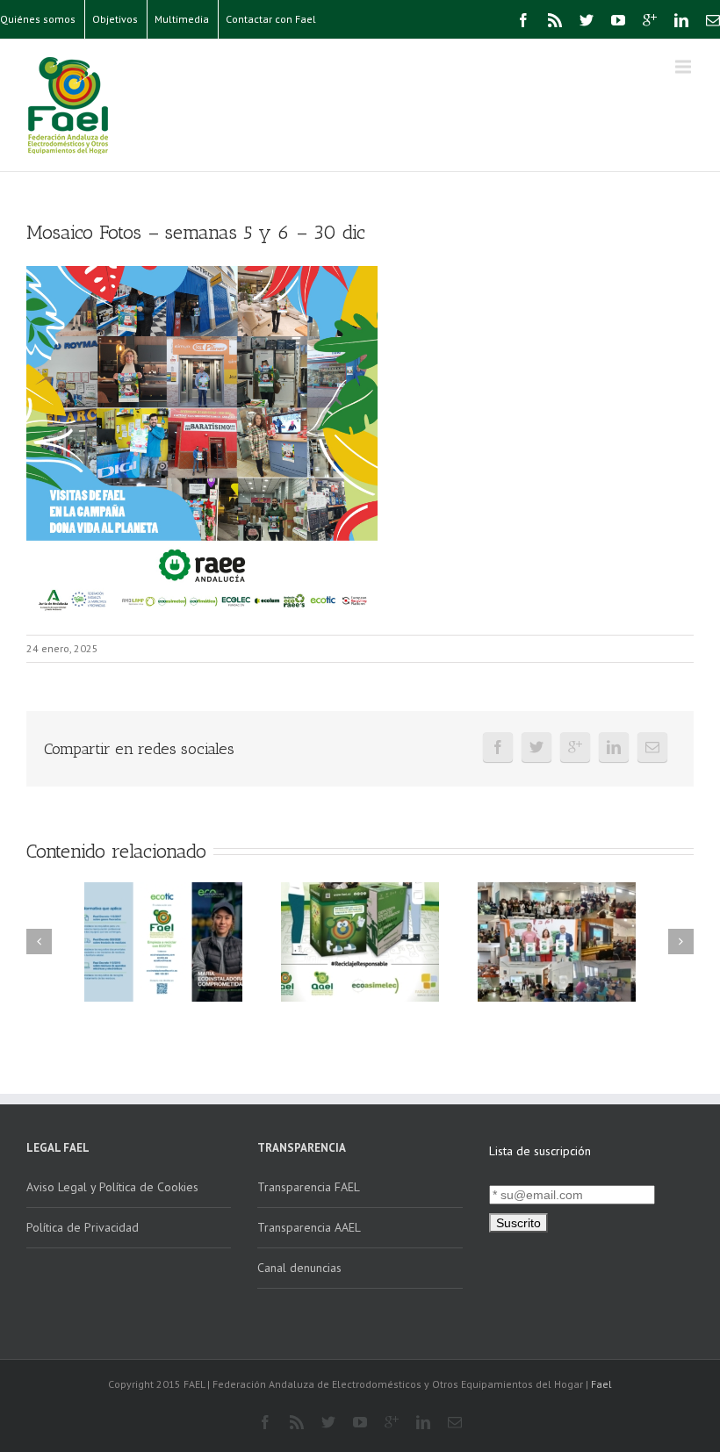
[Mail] (713, 20)
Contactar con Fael (271, 18)
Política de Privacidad (82, 1227)
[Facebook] (523, 20)
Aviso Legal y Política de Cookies (112, 1187)
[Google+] (650, 20)
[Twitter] (587, 20)
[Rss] (555, 20)
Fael (601, 1384)
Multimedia (182, 18)
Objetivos (115, 18)
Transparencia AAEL (309, 1227)
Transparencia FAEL (308, 1187)
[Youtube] (618, 20)
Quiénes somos (38, 18)
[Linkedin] (681, 20)
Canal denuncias (299, 1268)
